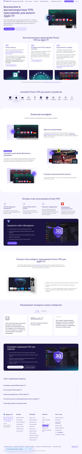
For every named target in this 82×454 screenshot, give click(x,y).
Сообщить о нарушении (18, 446)
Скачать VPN (32, 417)
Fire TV (71, 99)
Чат (56, 432)
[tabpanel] (41, 325)
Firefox (47, 99)
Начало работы (19, 431)
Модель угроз (45, 427)
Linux (35, 99)
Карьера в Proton (46, 424)
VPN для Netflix (19, 424)
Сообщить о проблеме (30, 446)
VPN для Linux (32, 428)
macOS (16, 99)
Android (22, 99)
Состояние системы (8, 446)
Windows (10, 99)
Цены (26, 1)
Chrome (41, 99)
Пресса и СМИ (58, 425)
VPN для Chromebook (34, 435)
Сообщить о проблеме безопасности (44, 446)
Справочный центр (59, 417)
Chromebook (53, 99)
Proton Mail (38, 265)
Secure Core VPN (20, 426)
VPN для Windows (33, 419)
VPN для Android (32, 424)
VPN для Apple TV (33, 439)
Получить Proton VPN (69, 1)
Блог (43, 422)
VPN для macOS (32, 422)
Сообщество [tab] (44, 311)
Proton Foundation (46, 419)
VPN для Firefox (32, 433)
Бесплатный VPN (20, 417)
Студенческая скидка (60, 434)
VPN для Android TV (33, 437)
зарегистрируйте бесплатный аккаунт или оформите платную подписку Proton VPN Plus (14, 52)
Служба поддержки (59, 427)
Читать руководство (9, 29)
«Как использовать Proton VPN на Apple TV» (52, 82)
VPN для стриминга (20, 422)
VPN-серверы (19, 419)
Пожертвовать (58, 430)
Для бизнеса (58, 419)
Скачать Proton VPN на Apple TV (15, 367)
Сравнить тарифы (12, 243)
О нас (43, 417)
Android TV (65, 99)
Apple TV (59, 99)
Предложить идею (57, 446)
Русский (75, 446)
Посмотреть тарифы (20, 29)
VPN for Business (20, 428)
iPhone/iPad (28, 99)
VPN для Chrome (32, 431)
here (21, 449)
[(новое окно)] (4, 417)
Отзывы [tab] (37, 311)
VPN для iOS (32, 426)
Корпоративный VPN (44, 1)
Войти (76, 1)
